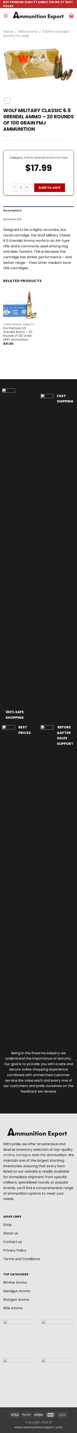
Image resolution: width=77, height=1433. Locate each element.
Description (12, 210)
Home (8, 31)
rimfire (8, 1154)
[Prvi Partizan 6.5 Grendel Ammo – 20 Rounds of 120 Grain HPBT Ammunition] (19, 304)
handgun (23, 1154)
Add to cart (49, 187)
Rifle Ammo (28, 31)
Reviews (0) (12, 219)
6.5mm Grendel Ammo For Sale (46, 157)
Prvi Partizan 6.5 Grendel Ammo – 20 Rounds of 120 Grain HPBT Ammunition (17, 334)
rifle (42, 1154)
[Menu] (5, 15)
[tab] (38, 210)
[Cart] (71, 15)
